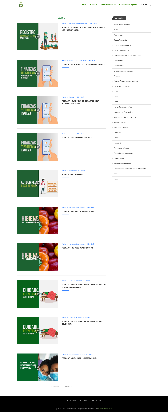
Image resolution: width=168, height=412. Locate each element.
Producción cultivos (121, 148)
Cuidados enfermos (75, 281)
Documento (118, 61)
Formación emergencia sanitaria (126, 81)
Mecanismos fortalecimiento (78, 24)
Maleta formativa (108, 4)
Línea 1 (116, 91)
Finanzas (72, 97)
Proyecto (93, 4)
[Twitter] (143, 4)
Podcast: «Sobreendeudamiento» (77, 137)
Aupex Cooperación (105, 409)
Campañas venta (120, 40)
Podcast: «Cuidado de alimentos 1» (78, 248)
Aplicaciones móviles (122, 25)
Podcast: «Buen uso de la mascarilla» (79, 358)
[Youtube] (146, 4)
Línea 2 (116, 97)
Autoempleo (73, 171)
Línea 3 (116, 102)
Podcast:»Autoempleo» (72, 174)
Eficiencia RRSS (120, 66)
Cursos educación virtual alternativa (127, 55)
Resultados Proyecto (128, 4)
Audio (64, 24)
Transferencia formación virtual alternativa (130, 168)
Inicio (84, 4)
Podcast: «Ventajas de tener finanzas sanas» (83, 64)
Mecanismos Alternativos (123, 112)
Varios (116, 174)
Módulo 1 (117, 133)
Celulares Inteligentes (122, 45)
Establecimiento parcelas (123, 71)
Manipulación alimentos (77, 207)
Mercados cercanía (121, 127)
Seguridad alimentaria (122, 163)
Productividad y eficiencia (86, 60)
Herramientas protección (77, 354)
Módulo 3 (93, 24)
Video (116, 179)
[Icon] (37, 36)
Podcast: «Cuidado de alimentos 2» (78, 211)
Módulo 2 (90, 207)
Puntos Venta (119, 158)
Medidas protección (121, 122)
